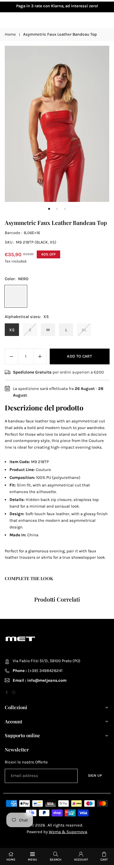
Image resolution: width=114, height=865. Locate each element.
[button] (49, 209)
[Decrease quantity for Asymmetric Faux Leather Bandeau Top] (11, 356)
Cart (104, 860)
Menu (32, 860)
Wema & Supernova (68, 831)
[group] (57, 124)
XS (12, 329)
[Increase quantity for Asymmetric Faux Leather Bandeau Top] (40, 356)
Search (55, 860)
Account (81, 860)
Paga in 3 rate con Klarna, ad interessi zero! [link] (57, 5)
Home (10, 34)
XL (84, 329)
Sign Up (95, 775)
